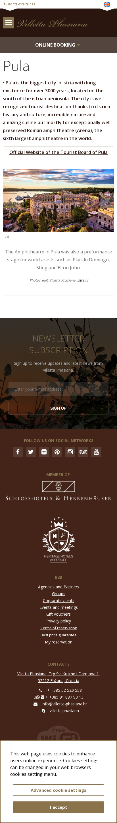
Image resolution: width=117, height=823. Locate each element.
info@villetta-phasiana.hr (64, 704)
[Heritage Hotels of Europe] (58, 540)
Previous (10, 200)
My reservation (58, 642)
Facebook (18, 452)
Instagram (70, 452)
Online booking (55, 45)
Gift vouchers (58, 614)
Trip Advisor (83, 452)
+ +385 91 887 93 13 (64, 697)
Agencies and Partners (58, 586)
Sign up (58, 408)
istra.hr (83, 280)
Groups (58, 593)
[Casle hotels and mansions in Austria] (58, 492)
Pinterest (57, 452)
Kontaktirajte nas (21, 4)
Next (107, 200)
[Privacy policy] (40, 627)
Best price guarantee (59, 634)
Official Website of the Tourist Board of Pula (58, 152)
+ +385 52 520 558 (64, 690)
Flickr (44, 452)
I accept (58, 807)
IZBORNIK (8, 22)
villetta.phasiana (64, 710)
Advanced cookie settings (58, 790)
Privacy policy (58, 621)
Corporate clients (58, 600)
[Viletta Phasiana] (38, 22)
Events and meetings (58, 607)
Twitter (31, 452)
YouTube (96, 452)
